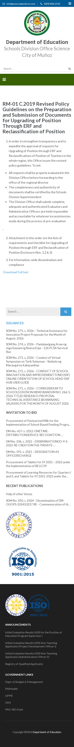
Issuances (15, 323)
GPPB (9, 695)
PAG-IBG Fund (14, 709)
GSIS (8, 702)
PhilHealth (11, 688)
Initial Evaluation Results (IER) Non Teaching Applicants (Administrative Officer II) (31, 655)
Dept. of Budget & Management (24, 681)
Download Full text (15, 272)
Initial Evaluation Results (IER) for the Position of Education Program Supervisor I (33, 634)
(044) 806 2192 (52, 3)
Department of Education (37, 42)
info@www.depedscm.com (21, 3)
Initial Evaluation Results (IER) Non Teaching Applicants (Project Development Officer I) (31, 644)
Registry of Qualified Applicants (24, 663)
